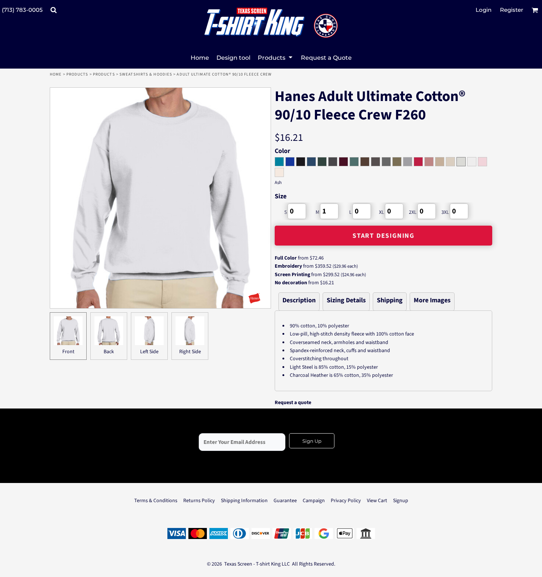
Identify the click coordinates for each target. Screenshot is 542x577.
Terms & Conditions (155, 500)
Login (483, 9)
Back (109, 351)
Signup (400, 500)
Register (511, 9)
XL (381, 212)
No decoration (291, 282)
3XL (445, 212)
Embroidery (288, 266)
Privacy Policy (346, 500)
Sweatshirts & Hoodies (145, 74)
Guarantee (285, 500)
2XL (413, 212)
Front (68, 351)
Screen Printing (292, 274)
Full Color (286, 258)
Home (56, 74)
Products (77, 74)
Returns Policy (199, 500)
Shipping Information (244, 500)
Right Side (190, 351)
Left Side (149, 351)
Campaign (314, 500)
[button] (53, 10)
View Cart (377, 500)
